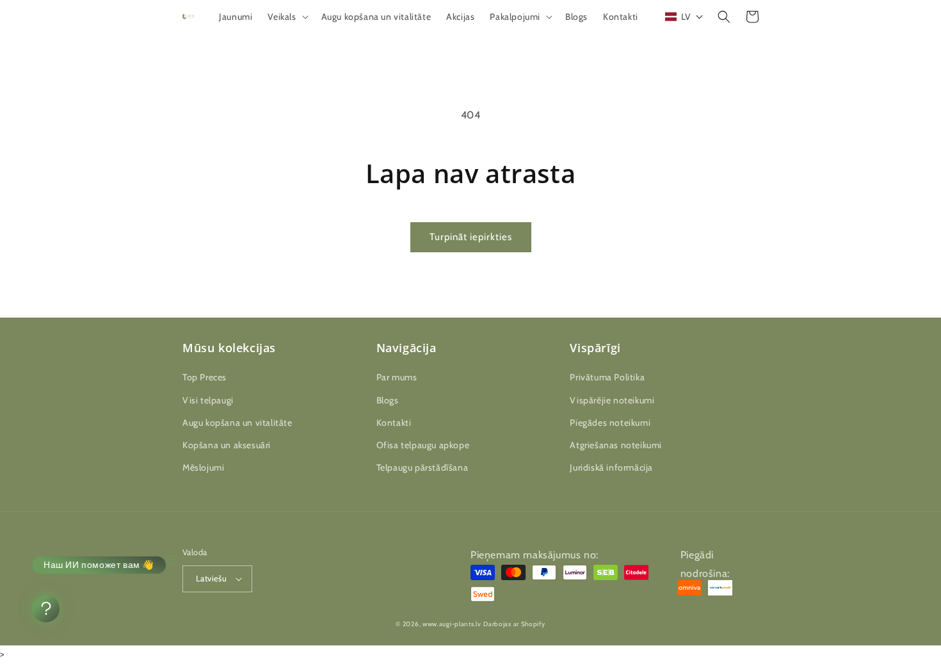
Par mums (396, 377)
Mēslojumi (203, 467)
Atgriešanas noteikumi (616, 445)
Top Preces (204, 377)
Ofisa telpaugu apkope (423, 445)
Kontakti (394, 422)
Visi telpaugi (208, 400)
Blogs (387, 400)
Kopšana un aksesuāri (226, 445)
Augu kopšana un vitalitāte (237, 422)
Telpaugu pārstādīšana (422, 467)
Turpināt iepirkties (471, 237)
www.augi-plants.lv (451, 624)
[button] (286, 16)
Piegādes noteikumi (610, 422)
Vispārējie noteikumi (612, 400)
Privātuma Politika (607, 377)
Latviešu (211, 578)
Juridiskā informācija (611, 467)
